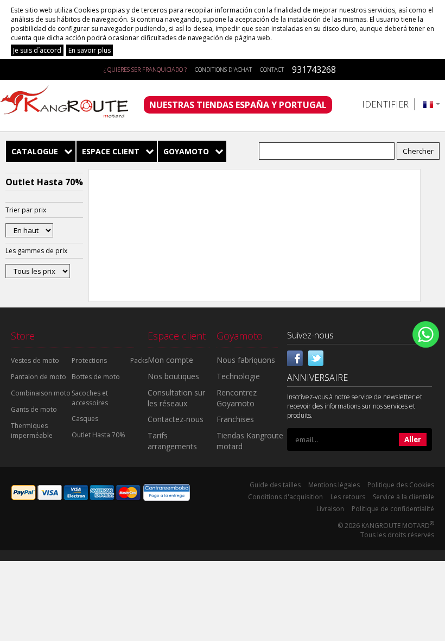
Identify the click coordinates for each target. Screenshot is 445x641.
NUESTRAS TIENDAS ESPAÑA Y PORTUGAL (238, 105)
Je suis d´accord (37, 50)
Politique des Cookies (400, 484)
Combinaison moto (41, 393)
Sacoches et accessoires (90, 397)
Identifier (385, 104)
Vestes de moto (35, 360)
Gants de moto (34, 409)
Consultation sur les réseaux (176, 398)
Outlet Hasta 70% (98, 434)
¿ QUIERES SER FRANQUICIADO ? (145, 69)
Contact (272, 69)
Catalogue (34, 151)
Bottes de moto (96, 376)
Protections (89, 360)
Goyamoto (186, 151)
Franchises (235, 419)
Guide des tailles (275, 484)
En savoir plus (89, 50)
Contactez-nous (176, 419)
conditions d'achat (223, 69)
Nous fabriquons (246, 360)
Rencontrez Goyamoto (237, 398)
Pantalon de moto (38, 376)
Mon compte (170, 360)
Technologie (238, 376)
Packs (139, 360)
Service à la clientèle (403, 496)
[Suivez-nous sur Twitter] (316, 357)
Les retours (347, 496)
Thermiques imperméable (32, 430)
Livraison (330, 508)
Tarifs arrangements (172, 440)
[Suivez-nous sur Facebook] (295, 357)
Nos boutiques (173, 376)
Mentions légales (334, 484)
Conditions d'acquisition (285, 496)
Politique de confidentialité (393, 508)
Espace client (110, 151)
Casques (85, 418)
